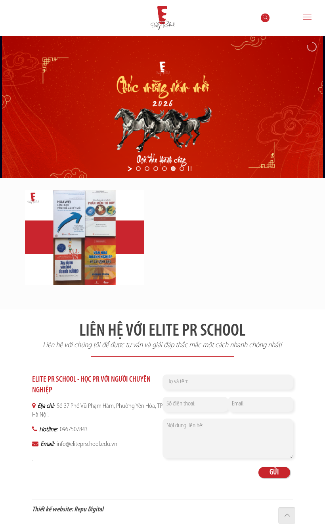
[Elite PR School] (162, 18)
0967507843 (73, 429)
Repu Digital (88, 509)
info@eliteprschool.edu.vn (86, 444)
